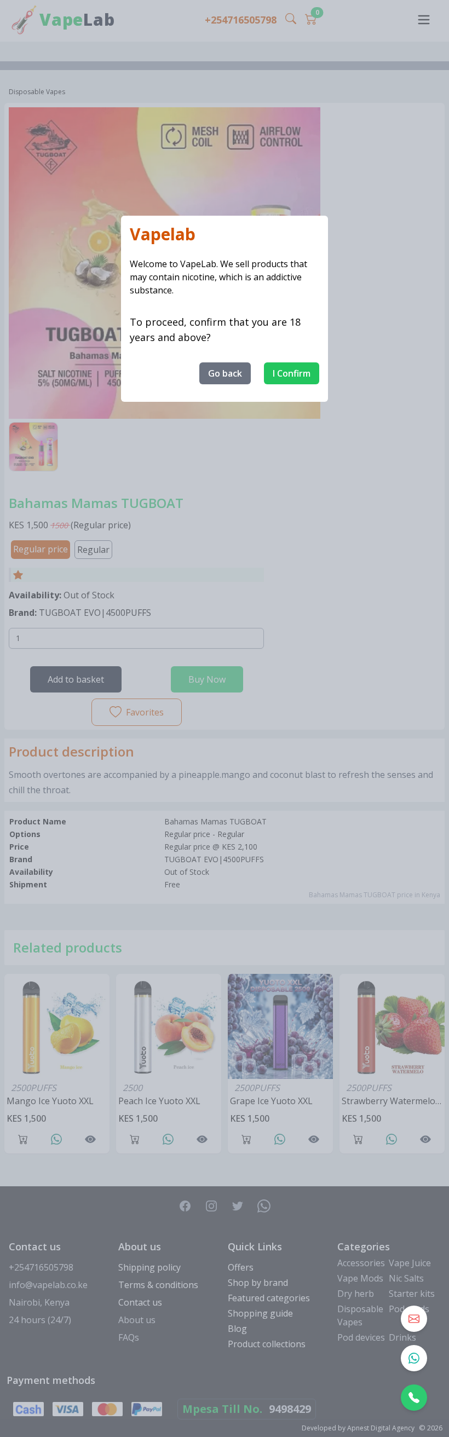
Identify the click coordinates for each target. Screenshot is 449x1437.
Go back (225, 373)
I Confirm (291, 373)
